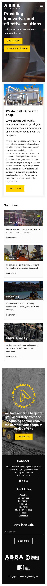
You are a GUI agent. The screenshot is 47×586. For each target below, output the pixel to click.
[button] (41, 5)
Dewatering (23, 507)
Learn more (11, 238)
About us (23, 495)
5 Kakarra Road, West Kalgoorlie (23, 467)
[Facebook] (20, 481)
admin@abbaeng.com (23, 473)
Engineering (23, 501)
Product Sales (23, 504)
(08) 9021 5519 (23, 476)
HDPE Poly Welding (23, 510)
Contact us (23, 516)
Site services (23, 498)
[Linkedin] (27, 481)
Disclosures (23, 513)
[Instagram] (23, 481)
